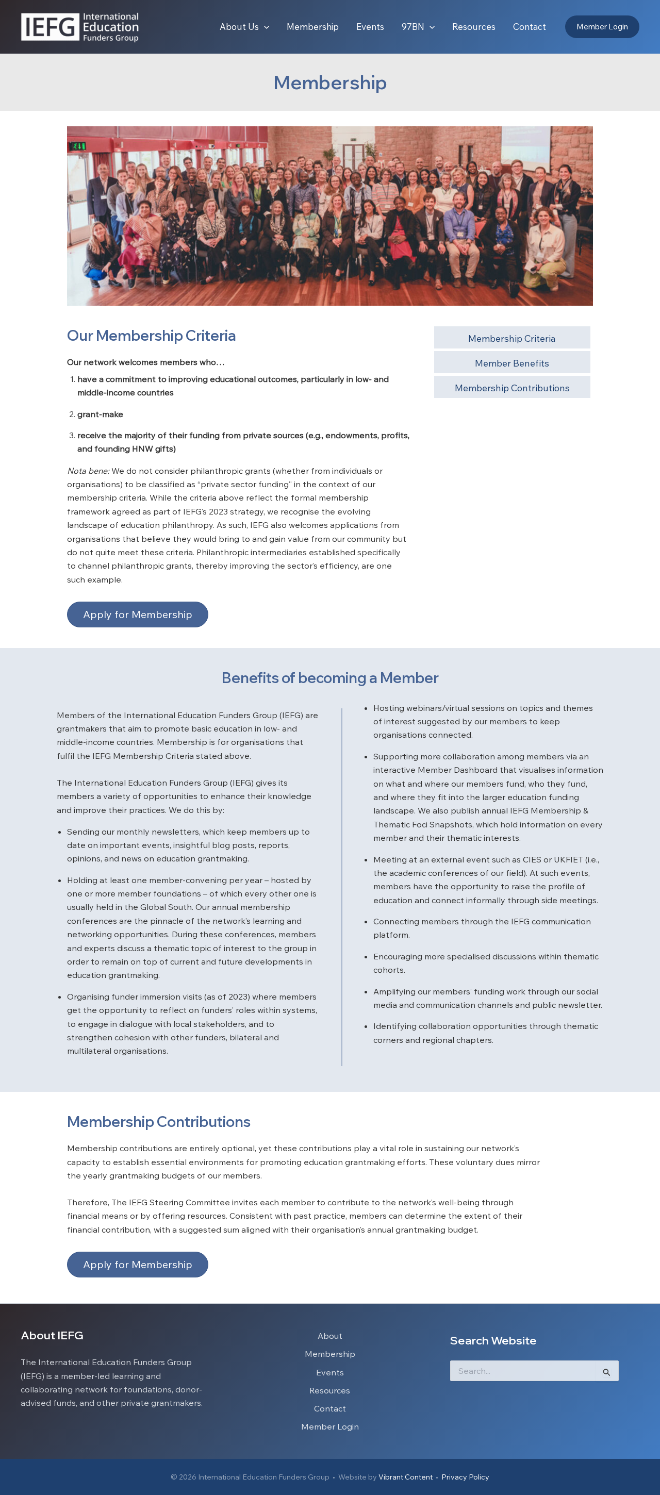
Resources (329, 1390)
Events (330, 1372)
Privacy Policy (465, 1477)
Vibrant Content (405, 1477)
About (330, 1336)
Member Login (330, 1426)
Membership (330, 1354)
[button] (264, 26)
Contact (330, 1408)
